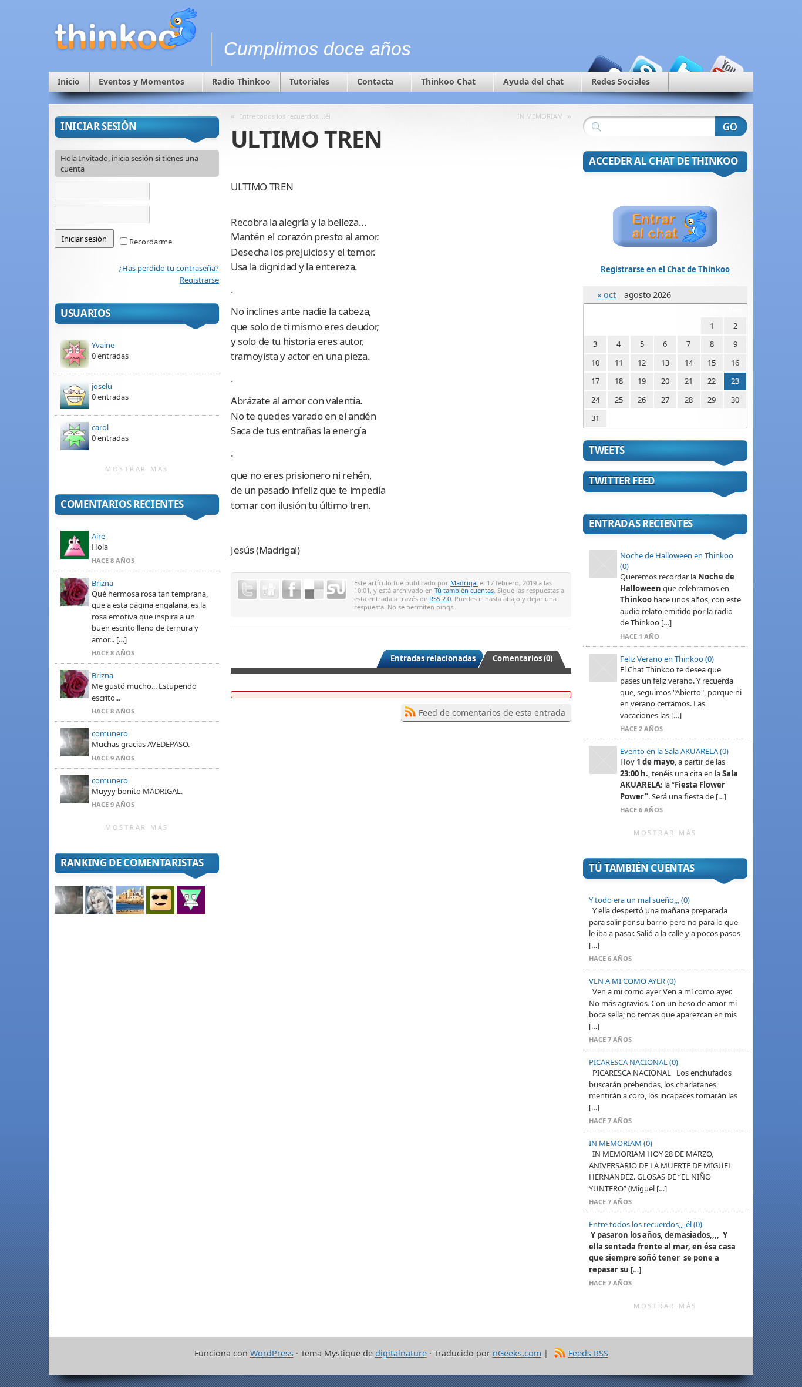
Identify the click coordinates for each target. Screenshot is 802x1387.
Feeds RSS (588, 1353)
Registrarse (199, 279)
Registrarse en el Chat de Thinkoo (665, 269)
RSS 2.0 (440, 598)
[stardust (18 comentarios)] (160, 900)
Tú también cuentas (464, 590)
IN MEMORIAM (540, 116)
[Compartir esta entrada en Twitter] (247, 589)
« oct (606, 294)
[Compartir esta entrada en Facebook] (291, 589)
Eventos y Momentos (141, 81)
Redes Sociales (620, 81)
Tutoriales (309, 81)
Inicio (69, 81)
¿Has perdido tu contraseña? (169, 268)
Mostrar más (137, 468)
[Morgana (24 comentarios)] (99, 900)
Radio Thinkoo (241, 81)
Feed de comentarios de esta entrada (492, 712)
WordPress (272, 1353)
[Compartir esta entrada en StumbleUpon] (336, 589)
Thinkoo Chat (448, 81)
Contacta (375, 81)
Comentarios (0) (522, 658)
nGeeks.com (517, 1353)
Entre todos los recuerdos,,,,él (285, 116)
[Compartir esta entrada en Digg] (269, 589)
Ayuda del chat (533, 81)
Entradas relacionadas (433, 658)
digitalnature (401, 1353)
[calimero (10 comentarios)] (191, 900)
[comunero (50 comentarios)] (69, 900)
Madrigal (464, 582)
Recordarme (149, 241)
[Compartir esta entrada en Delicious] (314, 589)
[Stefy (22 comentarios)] (130, 900)
